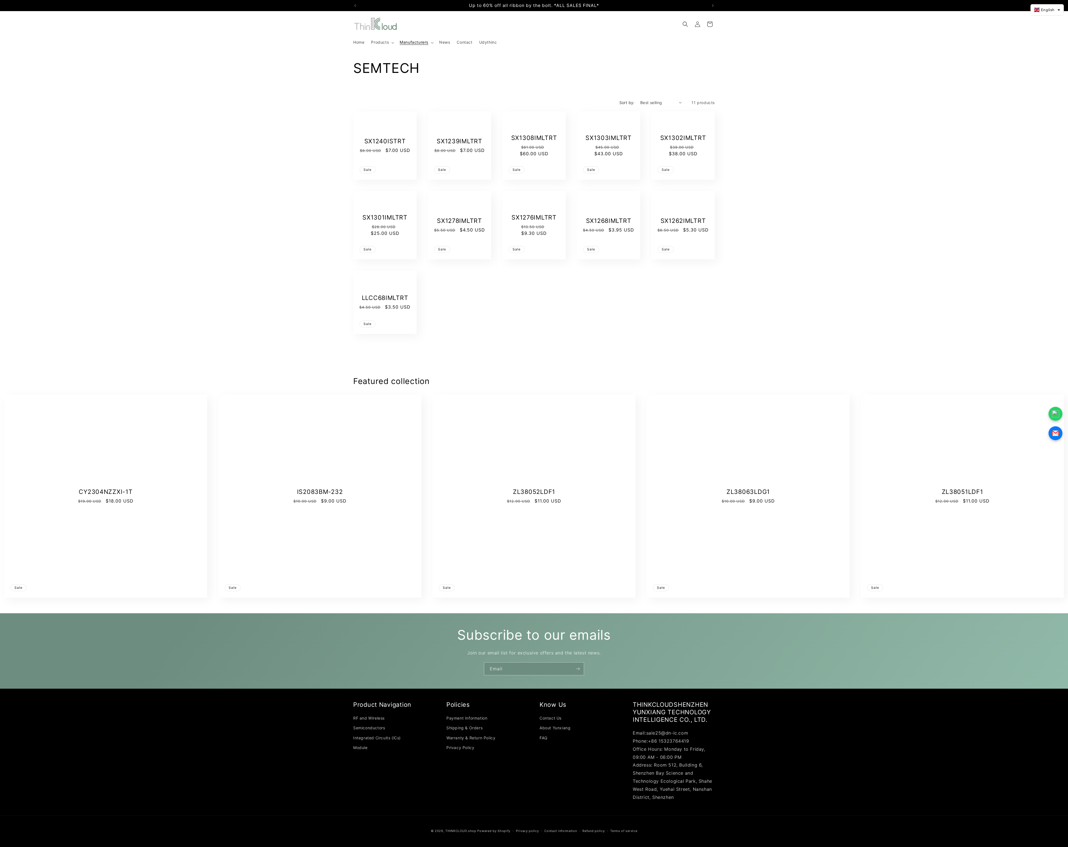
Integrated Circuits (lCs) (377, 737)
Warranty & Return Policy (470, 737)
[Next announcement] (713, 5)
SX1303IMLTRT (608, 137)
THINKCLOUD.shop (460, 831)
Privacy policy (527, 831)
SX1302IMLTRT (683, 137)
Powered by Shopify (493, 831)
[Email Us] (1055, 433)
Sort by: (627, 102)
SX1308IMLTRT (534, 137)
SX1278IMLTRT (459, 220)
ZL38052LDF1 (534, 491)
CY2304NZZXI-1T (105, 491)
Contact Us (551, 718)
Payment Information (466, 718)
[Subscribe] (578, 668)
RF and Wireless (369, 718)
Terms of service (623, 831)
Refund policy (593, 831)
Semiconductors (369, 728)
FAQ (544, 737)
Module (360, 747)
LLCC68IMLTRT (385, 297)
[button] (382, 42)
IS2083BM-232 (320, 491)
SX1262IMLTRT (683, 220)
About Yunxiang (555, 728)
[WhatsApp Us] (1055, 414)
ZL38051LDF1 (962, 491)
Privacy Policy (460, 747)
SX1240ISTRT (385, 141)
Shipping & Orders (464, 728)
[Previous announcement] (355, 5)
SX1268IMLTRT (608, 220)
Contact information (560, 831)
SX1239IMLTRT (459, 141)
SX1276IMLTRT (534, 217)
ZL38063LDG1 (748, 491)
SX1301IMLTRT (384, 217)
